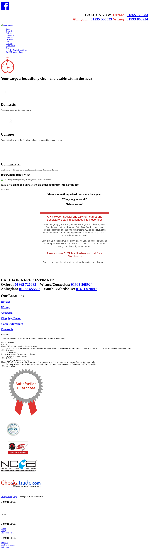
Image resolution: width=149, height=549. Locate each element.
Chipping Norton (11, 318)
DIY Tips (9, 44)
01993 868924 (137, 19)
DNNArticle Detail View (19, 50)
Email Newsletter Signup (15, 52)
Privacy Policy (6, 497)
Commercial (10, 35)
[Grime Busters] (7, 25)
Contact (8, 42)
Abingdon (7, 312)
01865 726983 (137, 15)
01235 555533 (101, 19)
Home (8, 29)
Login (15, 497)
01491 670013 (86, 289)
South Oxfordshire (12, 323)
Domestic (9, 31)
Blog (7, 48)
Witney (5, 307)
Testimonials (10, 46)
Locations (9, 39)
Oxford (5, 301)
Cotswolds (7, 329)
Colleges (9, 33)
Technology (10, 37)
